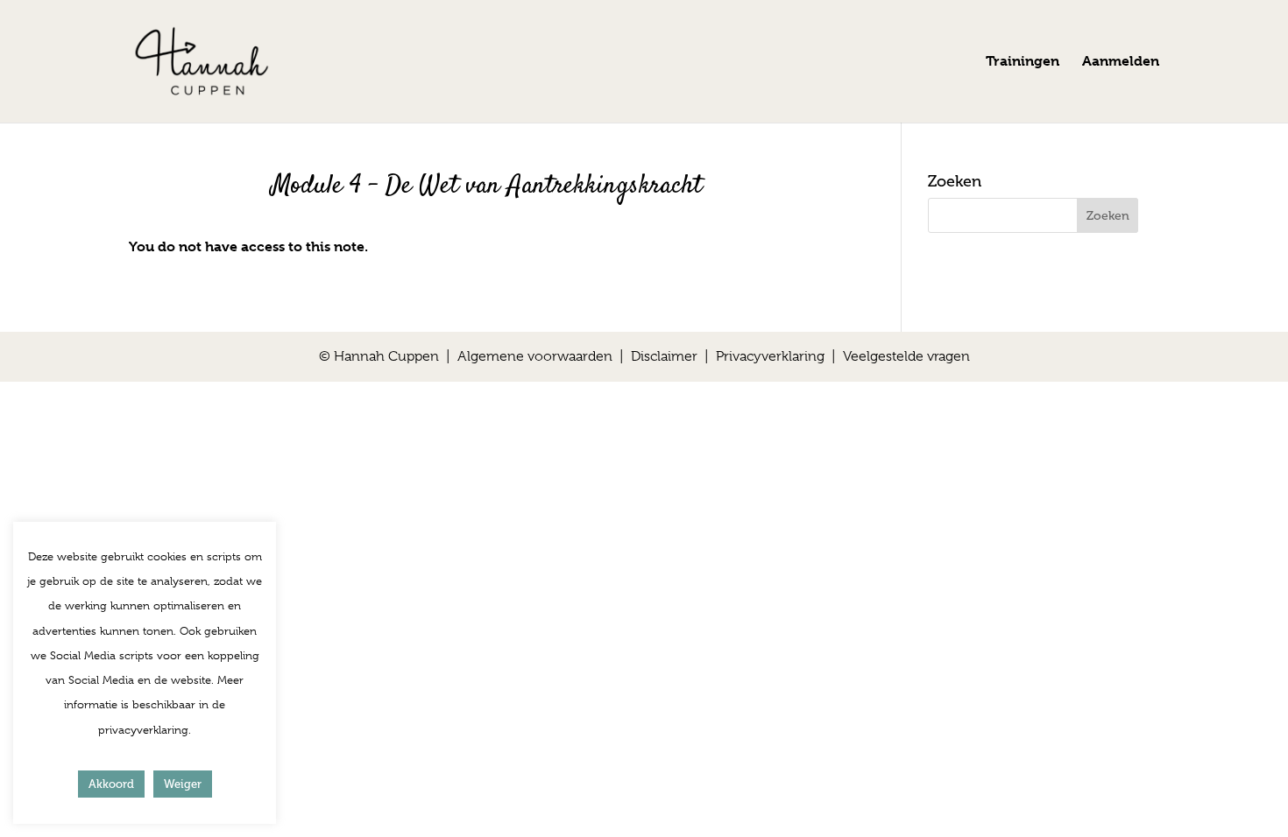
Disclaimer (664, 356)
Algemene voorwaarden (534, 356)
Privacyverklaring (770, 356)
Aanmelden (1120, 62)
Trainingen (1022, 62)
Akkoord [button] (111, 784)
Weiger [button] (183, 784)
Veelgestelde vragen (906, 356)
